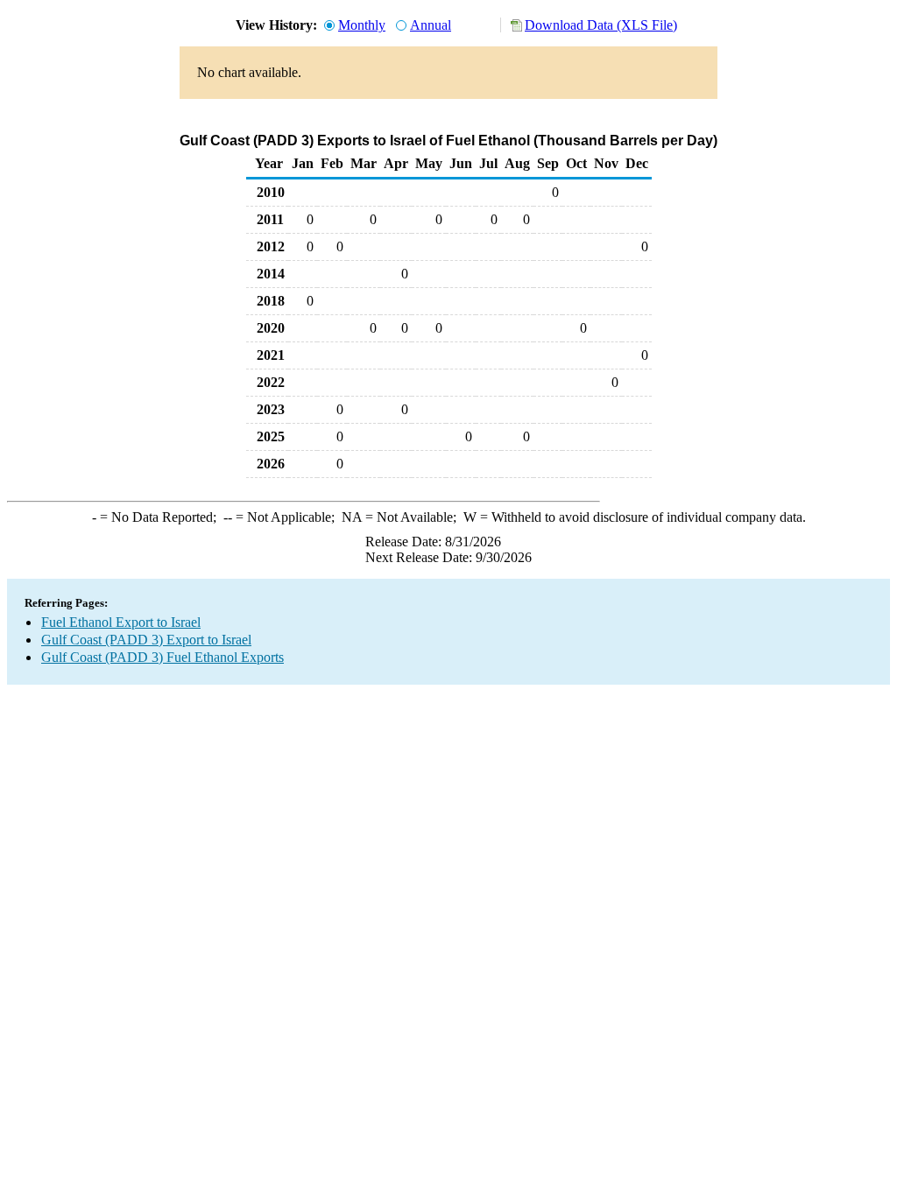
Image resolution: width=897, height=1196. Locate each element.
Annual (430, 25)
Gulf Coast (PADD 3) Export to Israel (146, 639)
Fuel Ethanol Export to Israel (121, 622)
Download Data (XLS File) (601, 25)
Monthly (361, 25)
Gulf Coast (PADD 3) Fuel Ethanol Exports (162, 657)
